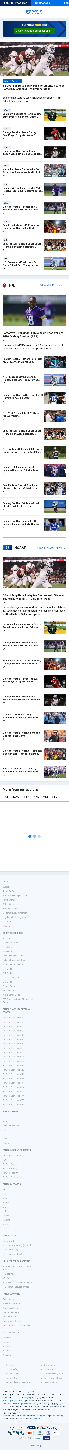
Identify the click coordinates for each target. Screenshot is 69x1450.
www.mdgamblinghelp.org (25, 1404)
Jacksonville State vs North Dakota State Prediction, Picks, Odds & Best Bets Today (22, 117)
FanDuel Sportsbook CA (13, 1026)
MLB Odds (7, 951)
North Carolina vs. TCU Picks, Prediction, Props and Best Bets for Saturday (22, 771)
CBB (5, 1229)
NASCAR (7, 1220)
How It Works (9, 900)
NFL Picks (7, 1278)
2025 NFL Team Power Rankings (17, 1282)
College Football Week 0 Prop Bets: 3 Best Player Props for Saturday (22, 752)
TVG (5, 1160)
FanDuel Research (15, 3)
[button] (34, 31)
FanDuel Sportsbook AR (13, 1018)
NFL (54, 796)
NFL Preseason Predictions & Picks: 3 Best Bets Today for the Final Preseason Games (20, 265)
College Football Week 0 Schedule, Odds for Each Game (22, 734)
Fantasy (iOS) (9, 1241)
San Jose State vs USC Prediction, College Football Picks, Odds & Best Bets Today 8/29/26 (22, 228)
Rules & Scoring (10, 904)
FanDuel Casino (10, 1164)
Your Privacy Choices (54, 1378)
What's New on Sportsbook (15, 895)
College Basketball (11, 1126)
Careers (9, 1365)
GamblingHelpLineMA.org (14, 1400)
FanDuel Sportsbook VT (13, 1100)
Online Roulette (10, 1317)
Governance (49, 1365)
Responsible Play (10, 908)
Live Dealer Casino (11, 1312)
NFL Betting (8, 1274)
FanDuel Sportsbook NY (13, 1078)
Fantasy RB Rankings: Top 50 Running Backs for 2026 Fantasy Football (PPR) (20, 470)
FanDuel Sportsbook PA (13, 1087)
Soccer (6, 1139)
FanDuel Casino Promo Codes (16, 1325)
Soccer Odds (9, 986)
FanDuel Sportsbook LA (13, 1057)
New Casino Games (12, 1303)
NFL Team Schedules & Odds (16, 1287)
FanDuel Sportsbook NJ (13, 1074)
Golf (4, 1211)
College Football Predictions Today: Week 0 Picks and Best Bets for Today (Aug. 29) (22, 154)
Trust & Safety (12, 1369)
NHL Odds (7, 969)
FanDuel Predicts (10, 1177)
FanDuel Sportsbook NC (13, 1070)
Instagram (7, 1346)
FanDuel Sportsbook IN (13, 1052)
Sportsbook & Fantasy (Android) (17, 1245)
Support (6, 887)
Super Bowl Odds (10, 943)
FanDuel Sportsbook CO (13, 1031)
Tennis (6, 1216)
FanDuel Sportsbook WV (14, 1104)
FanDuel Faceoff (10, 1173)
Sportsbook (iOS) (10, 1250)
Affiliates (7, 922)
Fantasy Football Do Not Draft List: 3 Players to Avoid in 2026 (23, 396)
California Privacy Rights (53, 1374)
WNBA (6, 1224)
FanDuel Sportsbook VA (13, 1096)
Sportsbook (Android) (12, 1254)
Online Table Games (12, 1321)
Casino (6, 1143)
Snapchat (7, 1355)
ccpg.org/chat (30, 1397)
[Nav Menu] (6, 12)
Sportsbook (42, 3)
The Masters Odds (11, 977)
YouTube (7, 1351)
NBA (26, 796)
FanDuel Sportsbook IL (13, 1048)
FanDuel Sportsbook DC (13, 1039)
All (6, 796)
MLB (45, 796)
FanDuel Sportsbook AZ (13, 1022)
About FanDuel (9, 891)
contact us (35, 1419)
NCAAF (16, 796)
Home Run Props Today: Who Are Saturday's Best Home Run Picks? (21, 171)
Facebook (7, 1338)
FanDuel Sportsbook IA (13, 1044)
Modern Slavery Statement (15, 913)
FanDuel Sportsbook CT (13, 1035)
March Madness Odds (13, 964)
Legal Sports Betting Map (14, 917)
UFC (4, 1134)
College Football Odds (13, 956)
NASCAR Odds (9, 990)
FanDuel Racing (10, 1168)
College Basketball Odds (14, 960)
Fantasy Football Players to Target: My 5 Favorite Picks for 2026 (22, 360)
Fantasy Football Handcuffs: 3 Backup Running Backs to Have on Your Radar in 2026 (21, 524)
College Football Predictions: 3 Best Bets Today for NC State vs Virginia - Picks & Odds (20, 209)
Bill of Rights (50, 1369)
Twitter (6, 1342)
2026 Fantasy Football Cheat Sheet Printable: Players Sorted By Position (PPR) (22, 247)
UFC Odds (7, 982)
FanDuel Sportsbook (12, 1155)
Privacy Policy (12, 1374)
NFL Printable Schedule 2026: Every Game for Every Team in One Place (22, 450)
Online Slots (8, 1299)
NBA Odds (7, 947)
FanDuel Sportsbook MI (13, 1065)
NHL (36, 796)
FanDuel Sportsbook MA (13, 1061)
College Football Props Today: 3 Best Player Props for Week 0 (21, 134)
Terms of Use (12, 1378)
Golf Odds (7, 973)
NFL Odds (7, 938)
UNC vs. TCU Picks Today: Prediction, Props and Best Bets (20, 716)
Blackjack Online (10, 1308)
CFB (4, 1207)
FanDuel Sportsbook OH (13, 1083)
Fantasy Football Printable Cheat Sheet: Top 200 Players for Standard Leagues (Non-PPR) (21, 506)
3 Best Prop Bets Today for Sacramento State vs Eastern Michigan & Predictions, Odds (34, 87)
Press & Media (50, 1382)
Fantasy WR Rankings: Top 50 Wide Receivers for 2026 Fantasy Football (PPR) (22, 191)
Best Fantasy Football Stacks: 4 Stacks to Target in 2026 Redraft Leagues (21, 488)
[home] (34, 12)
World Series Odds (11, 995)
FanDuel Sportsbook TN (13, 1091)
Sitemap (6, 926)
